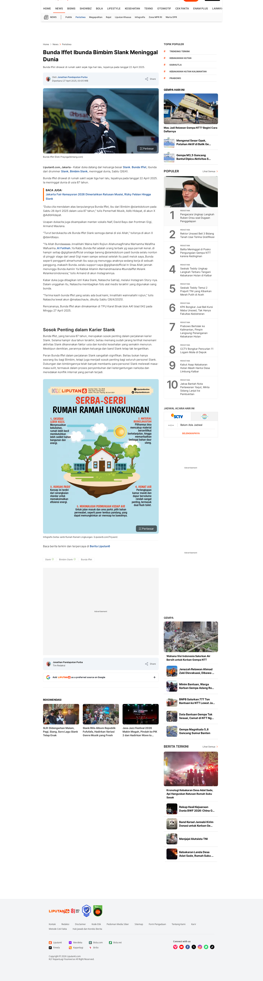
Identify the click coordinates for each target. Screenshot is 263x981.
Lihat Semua (209, 171)
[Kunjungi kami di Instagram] (200, 947)
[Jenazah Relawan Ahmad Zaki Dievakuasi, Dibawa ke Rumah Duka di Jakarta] (171, 671)
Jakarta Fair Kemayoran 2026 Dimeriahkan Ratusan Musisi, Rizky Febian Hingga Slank (98, 196)
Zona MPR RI (155, 17)
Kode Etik (96, 924)
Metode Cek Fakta (58, 929)
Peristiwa (80, 17)
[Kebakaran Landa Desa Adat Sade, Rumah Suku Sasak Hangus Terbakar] (171, 854)
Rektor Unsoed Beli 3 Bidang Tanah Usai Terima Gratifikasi (197, 235)
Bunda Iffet (139, 167)
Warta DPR (171, 17)
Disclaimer (80, 924)
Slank (126, 167)
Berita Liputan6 (100, 546)
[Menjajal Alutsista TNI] (171, 839)
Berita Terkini (176, 746)
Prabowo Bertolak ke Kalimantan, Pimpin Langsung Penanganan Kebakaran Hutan (194, 331)
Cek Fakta (182, 8)
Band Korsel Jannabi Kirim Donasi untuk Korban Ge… (196, 823)
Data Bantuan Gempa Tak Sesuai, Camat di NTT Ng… (196, 716)
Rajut (108, 17)
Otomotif (164, 8)
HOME (47, 8)
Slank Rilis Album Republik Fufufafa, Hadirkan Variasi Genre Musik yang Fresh (99, 731)
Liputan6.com (74, 956)
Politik (68, 17)
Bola (99, 8)
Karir (193, 924)
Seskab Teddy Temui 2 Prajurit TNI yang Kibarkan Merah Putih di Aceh (195, 291)
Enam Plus (200, 8)
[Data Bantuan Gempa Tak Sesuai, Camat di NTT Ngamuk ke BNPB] (171, 716)
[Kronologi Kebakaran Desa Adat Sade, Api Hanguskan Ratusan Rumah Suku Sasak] (191, 769)
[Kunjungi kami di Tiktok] (212, 947)
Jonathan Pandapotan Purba (72, 77)
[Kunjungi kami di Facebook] (187, 947)
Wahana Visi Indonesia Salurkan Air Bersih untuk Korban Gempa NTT (188, 657)
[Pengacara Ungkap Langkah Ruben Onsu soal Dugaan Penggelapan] (191, 191)
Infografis (140, 17)
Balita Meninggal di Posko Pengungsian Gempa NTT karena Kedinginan (195, 253)
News (59, 8)
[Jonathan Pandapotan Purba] (48, 79)
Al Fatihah (63, 248)
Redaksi (65, 924)
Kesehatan (132, 8)
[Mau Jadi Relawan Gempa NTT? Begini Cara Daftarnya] (191, 108)
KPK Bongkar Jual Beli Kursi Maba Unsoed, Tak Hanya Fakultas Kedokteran (196, 310)
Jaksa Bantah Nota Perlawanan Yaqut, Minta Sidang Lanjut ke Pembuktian (194, 389)
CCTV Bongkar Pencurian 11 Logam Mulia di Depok (196, 350)
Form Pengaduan (157, 924)
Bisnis (71, 8)
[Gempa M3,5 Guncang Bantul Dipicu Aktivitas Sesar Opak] (169, 157)
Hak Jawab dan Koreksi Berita (87, 929)
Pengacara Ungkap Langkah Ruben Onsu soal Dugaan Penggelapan (197, 218)
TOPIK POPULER (174, 44)
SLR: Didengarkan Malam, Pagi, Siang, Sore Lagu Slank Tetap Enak (60, 731)
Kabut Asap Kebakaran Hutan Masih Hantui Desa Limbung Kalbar (195, 368)
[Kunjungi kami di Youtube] (181, 947)
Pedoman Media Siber (118, 924)
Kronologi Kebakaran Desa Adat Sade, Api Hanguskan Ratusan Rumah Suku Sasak (189, 794)
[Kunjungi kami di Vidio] (175, 947)
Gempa (169, 618)
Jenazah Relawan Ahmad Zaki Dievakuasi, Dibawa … (196, 671)
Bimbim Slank (79, 171)
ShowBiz (86, 8)
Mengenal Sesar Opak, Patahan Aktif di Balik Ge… (193, 142)
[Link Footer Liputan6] (64, 911)
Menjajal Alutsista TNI (193, 839)
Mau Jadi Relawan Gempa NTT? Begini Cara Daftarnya (190, 129)
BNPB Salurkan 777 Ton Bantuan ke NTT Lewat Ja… (197, 701)
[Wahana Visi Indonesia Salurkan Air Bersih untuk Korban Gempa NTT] (191, 637)
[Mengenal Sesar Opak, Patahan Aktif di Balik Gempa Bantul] (169, 142)
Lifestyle (114, 8)
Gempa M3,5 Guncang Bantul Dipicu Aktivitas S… (193, 157)
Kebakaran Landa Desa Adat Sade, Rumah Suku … (196, 853)
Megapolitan (95, 17)
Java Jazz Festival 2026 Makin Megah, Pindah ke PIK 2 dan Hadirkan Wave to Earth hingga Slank (140, 731)
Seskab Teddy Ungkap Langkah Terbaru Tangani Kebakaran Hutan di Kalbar (196, 272)
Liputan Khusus (123, 17)
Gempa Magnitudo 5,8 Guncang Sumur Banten (194, 731)
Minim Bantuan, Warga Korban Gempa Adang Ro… (196, 686)
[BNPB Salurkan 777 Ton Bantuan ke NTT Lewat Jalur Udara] (171, 701)
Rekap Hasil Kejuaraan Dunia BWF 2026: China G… (197, 808)
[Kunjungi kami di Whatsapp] (206, 947)
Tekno (148, 8)
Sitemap (139, 924)
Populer (171, 171)
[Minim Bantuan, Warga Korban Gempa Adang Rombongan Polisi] (171, 686)
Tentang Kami (178, 924)
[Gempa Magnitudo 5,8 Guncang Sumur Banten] (171, 731)
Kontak (52, 924)
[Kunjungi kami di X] (194, 947)
